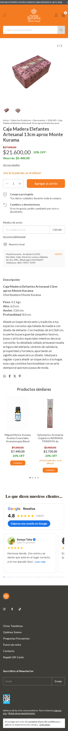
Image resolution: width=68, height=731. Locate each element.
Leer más (40, 561)
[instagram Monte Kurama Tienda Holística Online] (4, 609)
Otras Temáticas (13, 625)
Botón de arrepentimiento (21, 713)
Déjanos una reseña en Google (29, 523)
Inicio (5, 120)
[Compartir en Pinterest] (19, 376)
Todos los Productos (21, 120)
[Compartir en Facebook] (10, 376)
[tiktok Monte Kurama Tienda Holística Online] (20, 609)
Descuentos (39, 120)
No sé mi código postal (14, 236)
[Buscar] (61, 30)
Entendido (44, 724)
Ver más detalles (11, 165)
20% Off (52, 120)
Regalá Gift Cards (13, 657)
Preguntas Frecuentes (16, 638)
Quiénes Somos (12, 632)
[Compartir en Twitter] (15, 376)
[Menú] (4, 15)
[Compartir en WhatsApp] (5, 376)
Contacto (8, 651)
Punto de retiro (12, 644)
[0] (63, 15)
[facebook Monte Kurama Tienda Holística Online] (12, 609)
